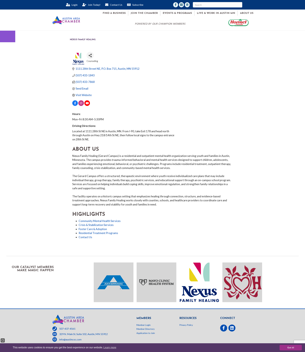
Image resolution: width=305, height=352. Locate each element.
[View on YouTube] (87, 105)
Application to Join (145, 333)
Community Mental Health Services (100, 221)
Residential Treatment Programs (98, 233)
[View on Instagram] (81, 105)
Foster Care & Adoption (93, 229)
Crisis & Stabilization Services (96, 225)
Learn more (109, 347)
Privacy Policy (186, 325)
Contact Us (85, 237)
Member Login (143, 325)
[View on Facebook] (75, 105)
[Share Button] (90, 55)
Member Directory (145, 329)
